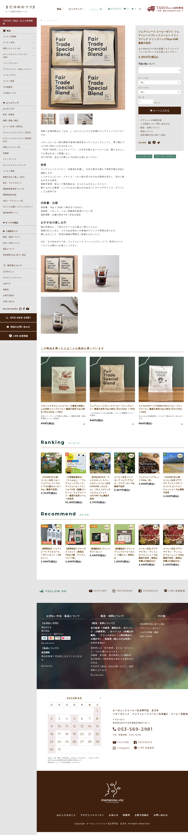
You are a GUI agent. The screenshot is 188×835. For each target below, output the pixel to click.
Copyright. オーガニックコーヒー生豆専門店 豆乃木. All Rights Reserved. (112, 823)
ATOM (149, 636)
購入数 (141, 97)
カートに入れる (160, 110)
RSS (142, 636)
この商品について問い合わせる (155, 124)
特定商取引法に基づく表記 (14, 255)
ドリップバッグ (144, 156)
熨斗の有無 (143, 78)
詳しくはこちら (47, 643)
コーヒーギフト (52, 20)
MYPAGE (116, 9)
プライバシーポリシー (150, 628)
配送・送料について (11, 237)
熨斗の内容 (143, 87)
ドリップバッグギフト (164, 156)
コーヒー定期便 (9, 36)
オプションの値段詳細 (151, 120)
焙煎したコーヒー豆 (11, 48)
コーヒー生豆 (8, 42)
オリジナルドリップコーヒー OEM (15, 55)
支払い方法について (11, 243)
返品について (8, 249)
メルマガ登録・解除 (149, 632)
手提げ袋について (146, 63)
